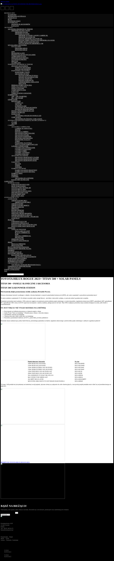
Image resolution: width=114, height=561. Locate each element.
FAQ (5, 271)
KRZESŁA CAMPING (21, 131)
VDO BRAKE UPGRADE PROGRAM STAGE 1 (26, 264)
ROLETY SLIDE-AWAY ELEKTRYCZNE (24, 224)
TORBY (17, 141)
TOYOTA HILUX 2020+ (18, 189)
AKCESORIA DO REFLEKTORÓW (26, 107)
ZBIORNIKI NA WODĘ (22, 34)
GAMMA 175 (19, 103)
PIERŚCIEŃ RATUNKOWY (19, 58)
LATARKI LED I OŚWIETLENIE (25, 147)
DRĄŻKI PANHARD (14, 268)
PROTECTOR (19, 237)
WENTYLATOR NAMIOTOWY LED (26, 144)
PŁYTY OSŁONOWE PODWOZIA (18, 247)
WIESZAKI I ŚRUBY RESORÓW (21, 213)
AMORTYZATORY (17, 204)
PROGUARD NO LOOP (22, 231)
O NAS (6, 550)
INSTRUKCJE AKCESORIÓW (20, 24)
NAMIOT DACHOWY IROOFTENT (26, 170)
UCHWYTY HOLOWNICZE (20, 240)
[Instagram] (12, 8)
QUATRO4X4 (12, 14)
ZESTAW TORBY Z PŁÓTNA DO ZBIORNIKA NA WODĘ (37, 40)
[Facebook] (7, 8)
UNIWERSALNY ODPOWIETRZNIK (19, 266)
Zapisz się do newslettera (8, 513)
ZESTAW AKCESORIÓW (23, 69)
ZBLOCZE (14, 61)
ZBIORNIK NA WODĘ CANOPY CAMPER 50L (33, 35)
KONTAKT (7, 552)
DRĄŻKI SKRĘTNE (17, 207)
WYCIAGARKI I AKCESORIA (17, 45)
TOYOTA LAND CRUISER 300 (21, 188)
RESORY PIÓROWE (17, 210)
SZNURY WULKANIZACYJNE (28, 77)
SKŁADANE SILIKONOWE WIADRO (27, 159)
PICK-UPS (11, 220)
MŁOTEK (18, 163)
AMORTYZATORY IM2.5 (19, 200)
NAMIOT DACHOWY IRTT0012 (25, 172)
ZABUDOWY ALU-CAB (19, 221)
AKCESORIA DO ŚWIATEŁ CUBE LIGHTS (28, 119)
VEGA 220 (18, 104)
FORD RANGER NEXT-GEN (20, 184)
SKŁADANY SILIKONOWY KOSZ (26, 160)
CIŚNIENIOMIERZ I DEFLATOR (29, 82)
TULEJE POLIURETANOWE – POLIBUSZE (25, 216)
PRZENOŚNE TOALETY (23, 139)
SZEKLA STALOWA (17, 88)
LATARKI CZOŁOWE (22, 154)
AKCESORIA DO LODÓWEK (24, 178)
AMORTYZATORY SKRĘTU (20, 205)
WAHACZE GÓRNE (17, 212)
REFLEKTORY (16, 101)
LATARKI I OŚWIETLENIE (19, 146)
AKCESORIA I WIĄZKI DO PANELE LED (28, 115)
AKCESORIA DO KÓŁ (22, 74)
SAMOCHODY (9, 181)
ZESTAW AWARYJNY (25, 79)
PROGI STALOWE (17, 245)
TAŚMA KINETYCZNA (18, 56)
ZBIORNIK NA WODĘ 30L (27, 37)
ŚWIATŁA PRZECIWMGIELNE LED (22, 111)
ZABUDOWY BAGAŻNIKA (16, 260)
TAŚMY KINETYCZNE (18, 90)
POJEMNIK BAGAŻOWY (16, 261)
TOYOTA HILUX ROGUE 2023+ (21, 191)
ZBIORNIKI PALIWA (21, 32)
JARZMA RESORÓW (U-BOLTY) (21, 215)
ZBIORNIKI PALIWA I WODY (20, 30)
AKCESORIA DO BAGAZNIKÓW (25, 256)
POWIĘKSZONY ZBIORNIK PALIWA (19, 248)
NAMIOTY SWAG (17, 173)
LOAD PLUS (15, 218)
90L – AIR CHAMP (17, 98)
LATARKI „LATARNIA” (22, 152)
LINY (13, 51)
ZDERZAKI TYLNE (17, 239)
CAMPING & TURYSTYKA (23, 128)
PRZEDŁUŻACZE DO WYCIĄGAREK (23, 54)
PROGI (10, 242)
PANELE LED (15, 114)
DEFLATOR (22, 83)
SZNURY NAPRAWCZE (26, 80)
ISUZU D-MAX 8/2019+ (18, 186)
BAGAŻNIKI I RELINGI (15, 253)
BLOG (10, 19)
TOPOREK (18, 167)
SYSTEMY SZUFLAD (14, 252)
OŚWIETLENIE (12, 99)
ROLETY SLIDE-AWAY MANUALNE (23, 226)
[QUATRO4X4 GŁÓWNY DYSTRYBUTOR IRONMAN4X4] (21, 4)
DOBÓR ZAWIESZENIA (12, 269)
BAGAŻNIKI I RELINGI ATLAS (21, 255)
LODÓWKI (14, 176)
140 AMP (14, 123)
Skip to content (5, 1)
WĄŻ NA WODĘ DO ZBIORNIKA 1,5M (31, 43)
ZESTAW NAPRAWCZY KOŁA (28, 75)
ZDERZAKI (11, 228)
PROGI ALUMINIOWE (18, 244)
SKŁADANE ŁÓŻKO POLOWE (25, 133)
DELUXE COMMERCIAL (23, 236)
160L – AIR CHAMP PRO (19, 96)
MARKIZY (14, 175)
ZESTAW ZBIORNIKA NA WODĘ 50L (30, 38)
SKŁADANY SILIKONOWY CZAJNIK (27, 157)
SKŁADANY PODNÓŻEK (23, 136)
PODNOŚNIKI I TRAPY (22, 72)
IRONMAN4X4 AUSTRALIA (17, 16)
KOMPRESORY (13, 95)
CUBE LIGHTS (16, 117)
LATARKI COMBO (21, 151)
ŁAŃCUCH (15, 91)
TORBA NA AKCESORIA (23, 67)
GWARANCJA (12, 18)
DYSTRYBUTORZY (14, 21)
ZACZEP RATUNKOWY (19, 59)
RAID (17, 234)
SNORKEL (11, 250)
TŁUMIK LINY (16, 63)
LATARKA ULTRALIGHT (23, 149)
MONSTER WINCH (21, 50)
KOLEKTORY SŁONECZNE (20, 180)
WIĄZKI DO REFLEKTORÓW (24, 109)
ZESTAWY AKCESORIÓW (19, 66)
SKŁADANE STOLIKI (22, 135)
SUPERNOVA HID (20, 106)
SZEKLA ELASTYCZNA (19, 87)
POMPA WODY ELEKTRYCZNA (29, 42)
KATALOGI (15, 26)
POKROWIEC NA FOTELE (23, 143)
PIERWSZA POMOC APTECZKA (21, 85)
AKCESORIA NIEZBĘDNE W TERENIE (20, 29)
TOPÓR (17, 165)
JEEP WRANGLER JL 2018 (19, 192)
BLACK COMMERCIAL (22, 232)
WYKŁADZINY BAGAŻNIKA (17, 258)
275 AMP (14, 122)
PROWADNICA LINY (18, 53)
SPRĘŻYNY (15, 208)
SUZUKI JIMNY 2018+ (18, 194)
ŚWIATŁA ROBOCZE (18, 112)
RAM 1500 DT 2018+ (17, 196)
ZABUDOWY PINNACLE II (20, 223)
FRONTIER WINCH (21, 48)
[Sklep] (2, 8)
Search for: (4, 274)
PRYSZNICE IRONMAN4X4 (24, 138)
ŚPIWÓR (17, 130)
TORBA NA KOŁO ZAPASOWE (21, 93)
